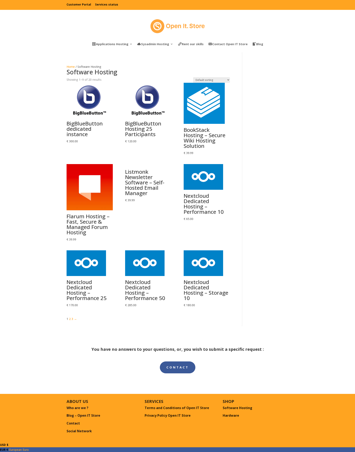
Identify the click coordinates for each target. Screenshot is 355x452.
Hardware (231, 415)
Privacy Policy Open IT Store (168, 415)
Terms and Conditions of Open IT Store (177, 408)
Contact (177, 367)
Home (71, 67)
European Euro (14, 450)
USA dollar (11, 445)
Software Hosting (237, 408)
